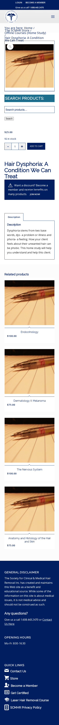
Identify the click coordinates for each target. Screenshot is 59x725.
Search (9, 118)
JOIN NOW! (35, 194)
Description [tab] (14, 217)
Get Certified (20, 693)
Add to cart (36, 146)
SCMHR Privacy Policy (25, 707)
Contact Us (18, 671)
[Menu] (53, 16)
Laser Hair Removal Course (30, 700)
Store (14, 678)
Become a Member (24, 685)
